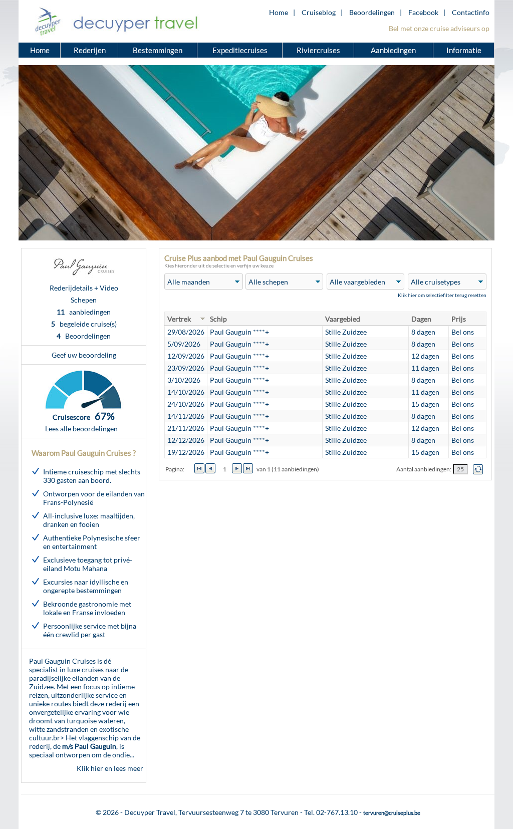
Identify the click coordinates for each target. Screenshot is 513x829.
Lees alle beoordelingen (81, 428)
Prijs (458, 319)
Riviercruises (318, 50)
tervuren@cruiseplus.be (391, 812)
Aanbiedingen (394, 50)
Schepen (84, 300)
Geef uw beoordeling (84, 355)
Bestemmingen (157, 50)
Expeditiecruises (240, 50)
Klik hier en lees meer (110, 768)
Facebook (423, 12)
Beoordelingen (372, 12)
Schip (218, 319)
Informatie (463, 50)
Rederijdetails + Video (84, 288)
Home (278, 12)
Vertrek (179, 319)
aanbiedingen (84, 312)
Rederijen (90, 50)
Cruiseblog (319, 12)
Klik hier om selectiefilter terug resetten (442, 295)
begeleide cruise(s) (84, 324)
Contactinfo (470, 12)
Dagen (421, 319)
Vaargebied (342, 319)
